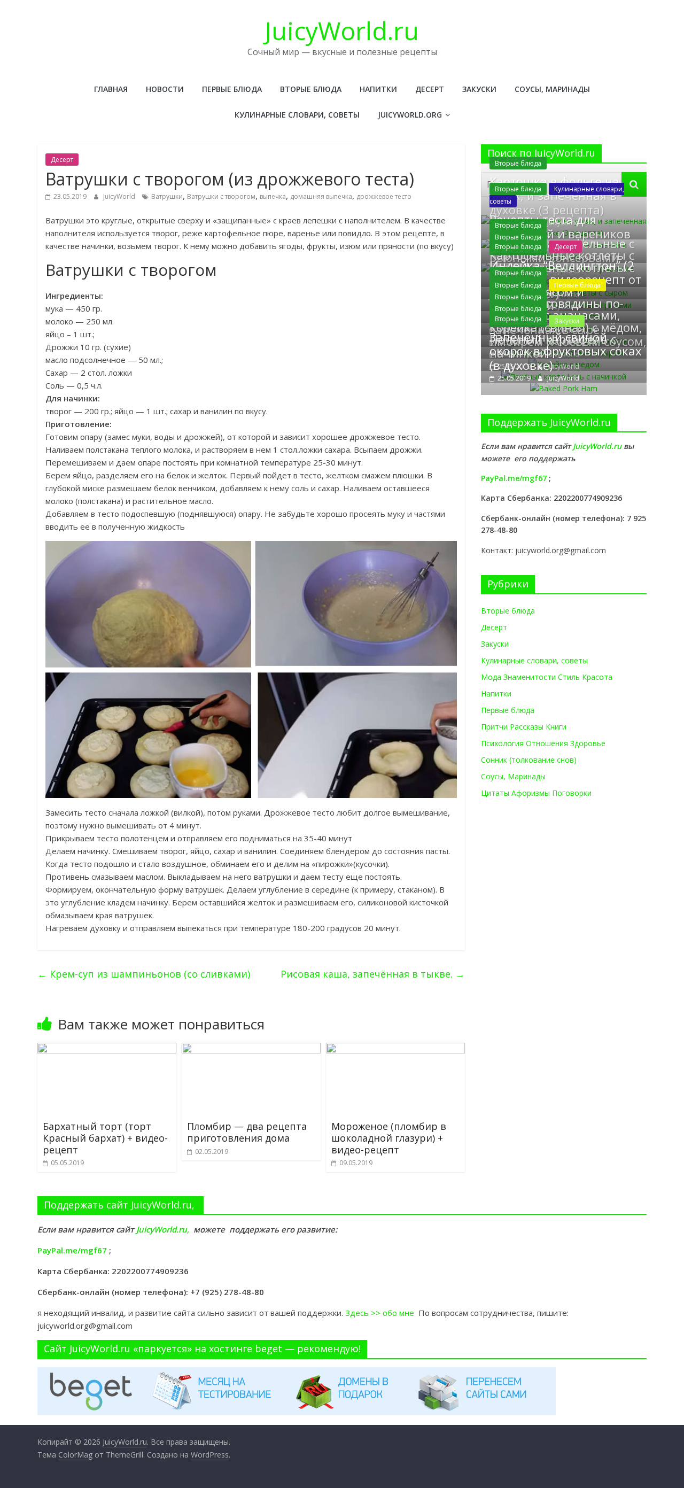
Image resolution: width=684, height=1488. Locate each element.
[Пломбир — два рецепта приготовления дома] (251, 1049)
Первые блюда (232, 89)
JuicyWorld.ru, (162, 1229)
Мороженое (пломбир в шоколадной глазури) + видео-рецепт (388, 1138)
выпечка (273, 196)
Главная (111, 89)
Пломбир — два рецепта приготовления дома (247, 1132)
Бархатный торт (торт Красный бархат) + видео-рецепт (105, 1138)
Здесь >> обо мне (381, 1312)
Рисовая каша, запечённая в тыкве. (373, 973)
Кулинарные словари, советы (297, 115)
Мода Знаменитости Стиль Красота (546, 677)
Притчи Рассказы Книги (523, 727)
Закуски (479, 89)
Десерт (429, 89)
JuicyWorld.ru (342, 30)
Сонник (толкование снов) (529, 760)
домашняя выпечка (321, 196)
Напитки (378, 89)
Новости (165, 89)
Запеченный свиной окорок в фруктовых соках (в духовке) (565, 351)
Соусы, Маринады (552, 89)
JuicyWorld (120, 196)
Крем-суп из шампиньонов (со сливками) (143, 973)
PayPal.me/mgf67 (514, 478)
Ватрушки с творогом (221, 196)
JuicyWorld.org (410, 115)
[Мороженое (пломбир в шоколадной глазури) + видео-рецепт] (395, 1049)
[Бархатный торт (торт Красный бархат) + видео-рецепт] (106, 1049)
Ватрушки (167, 196)
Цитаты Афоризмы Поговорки (536, 793)
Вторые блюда (310, 89)
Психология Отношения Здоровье (543, 743)
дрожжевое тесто (383, 196)
